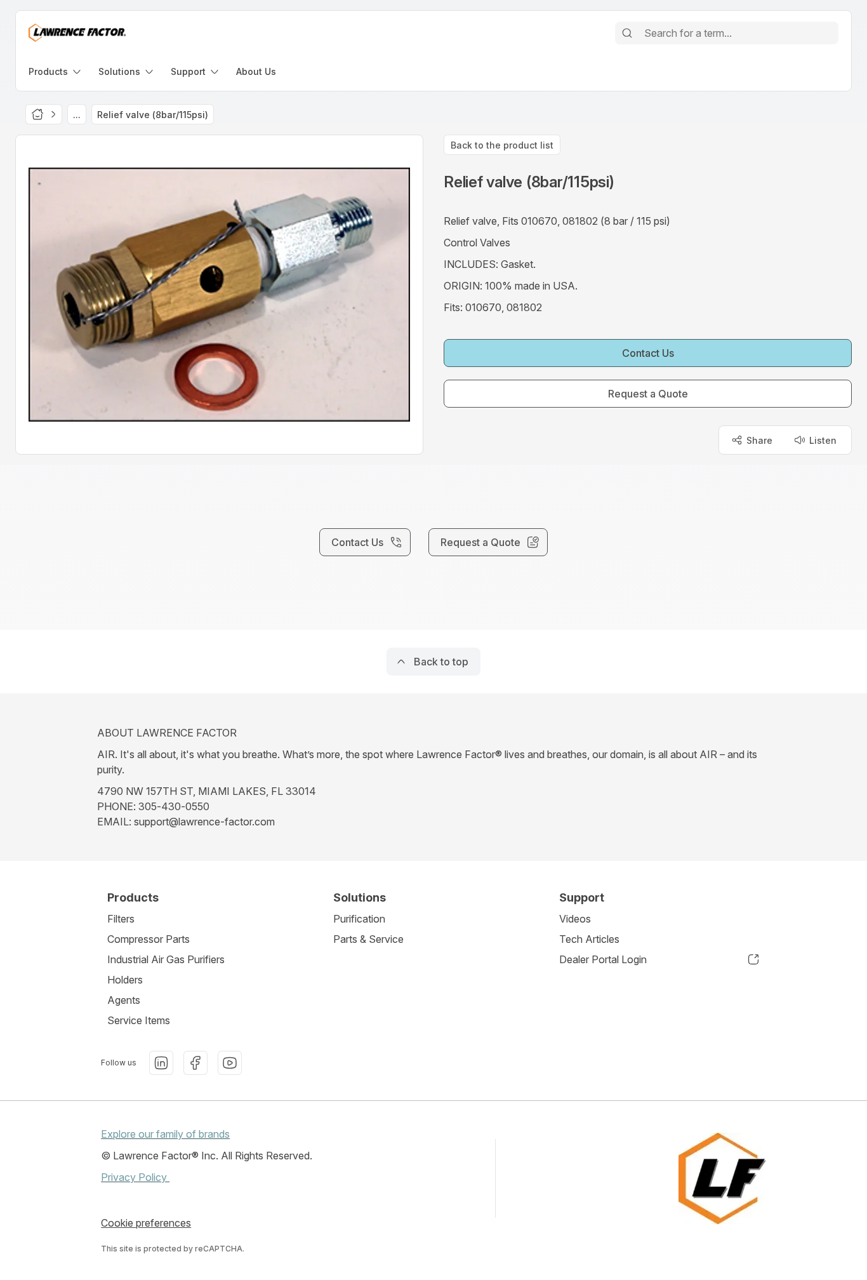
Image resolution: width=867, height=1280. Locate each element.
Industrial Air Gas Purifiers (166, 959)
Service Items (138, 1020)
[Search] (627, 33)
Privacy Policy (135, 1177)
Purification (359, 918)
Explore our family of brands (165, 1134)
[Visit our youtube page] (230, 1063)
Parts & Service (368, 939)
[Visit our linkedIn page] (161, 1063)
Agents (123, 1000)
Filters (121, 918)
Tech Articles (589, 939)
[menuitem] (56, 71)
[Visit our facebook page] (195, 1063)
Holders (125, 979)
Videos (575, 918)
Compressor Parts (148, 939)
